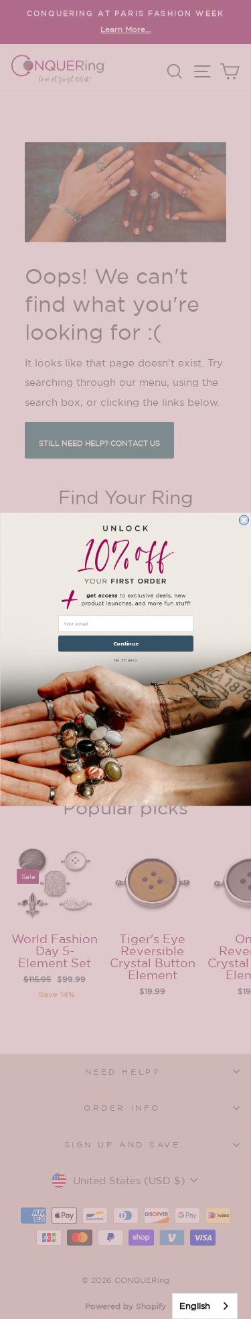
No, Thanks (125, 660)
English (194, 1306)
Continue (125, 643)
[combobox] (205, 1306)
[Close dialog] (243, 520)
